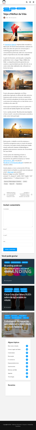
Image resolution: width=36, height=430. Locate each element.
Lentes (25, 181)
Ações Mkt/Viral (8, 289)
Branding (13, 8)
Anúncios (6, 8)
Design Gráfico (8, 291)
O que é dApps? (20, 388)
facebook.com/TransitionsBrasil (13, 162)
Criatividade (23, 289)
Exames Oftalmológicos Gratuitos (12, 181)
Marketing (24, 262)
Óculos (6, 184)
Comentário (6, 209)
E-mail (5, 235)
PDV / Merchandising (16, 317)
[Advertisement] (18, 407)
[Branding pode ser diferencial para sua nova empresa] (18, 271)
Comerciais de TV (21, 8)
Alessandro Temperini (22, 424)
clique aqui (10, 172)
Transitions (19, 184)
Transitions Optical (10, 44)
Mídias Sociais (7, 10)
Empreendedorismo (15, 262)
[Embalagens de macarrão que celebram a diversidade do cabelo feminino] (18, 324)
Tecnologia (24, 291)
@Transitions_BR (9, 160)
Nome (5, 229)
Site (4, 241)
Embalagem (16, 291)
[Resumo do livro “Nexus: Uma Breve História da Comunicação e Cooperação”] (11, 397)
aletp (7, 17)
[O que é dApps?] (11, 390)
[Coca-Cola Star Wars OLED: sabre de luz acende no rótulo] (18, 298)
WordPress (18, 426)
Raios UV (12, 184)
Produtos (25, 317)
